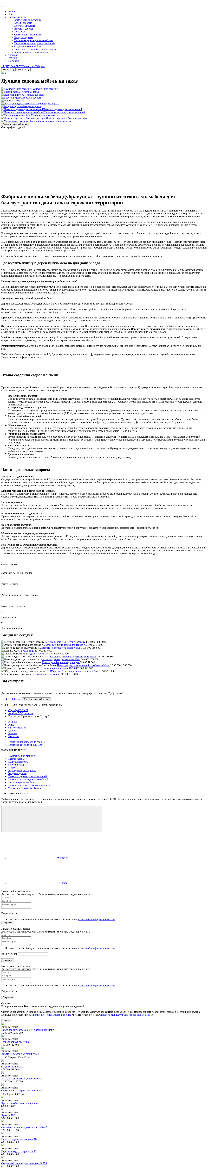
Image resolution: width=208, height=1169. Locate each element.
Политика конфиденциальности (25, 744)
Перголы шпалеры (24, 25)
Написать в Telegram (33, 66)
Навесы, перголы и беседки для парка (35, 49)
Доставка (13, 55)
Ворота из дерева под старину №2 (61, 647)
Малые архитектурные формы (31, 52)
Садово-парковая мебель (27, 46)
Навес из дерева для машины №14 (61, 659)
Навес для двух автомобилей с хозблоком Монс (83, 665)
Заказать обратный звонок (15, 124)
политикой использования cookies (52, 1014)
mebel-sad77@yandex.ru (20, 713)
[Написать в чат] (51, 819)
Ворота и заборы (23, 28)
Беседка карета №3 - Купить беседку (65, 641)
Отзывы (12, 57)
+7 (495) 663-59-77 (11, 66)
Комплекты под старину (27, 20)
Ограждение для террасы (28, 34)
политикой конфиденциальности (96, 919)
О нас (11, 14)
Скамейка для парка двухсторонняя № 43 (73, 656)
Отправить (8, 922)
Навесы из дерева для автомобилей (33, 40)
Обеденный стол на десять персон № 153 (73, 671)
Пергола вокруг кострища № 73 (57, 668)
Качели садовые (23, 22)
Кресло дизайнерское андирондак (61, 662)
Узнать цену (8, 69)
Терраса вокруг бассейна (46, 674)
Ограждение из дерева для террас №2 (66, 644)
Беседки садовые (23, 37)
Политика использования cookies (26, 741)
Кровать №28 (26, 650)
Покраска (19, 31)
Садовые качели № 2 (38, 653)
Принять (7, 1020)
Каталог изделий (17, 17)
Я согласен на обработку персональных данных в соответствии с (60, 919)
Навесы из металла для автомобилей (34, 43)
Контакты (13, 60)
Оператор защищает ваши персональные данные (126, 1014)
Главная (12, 11)
